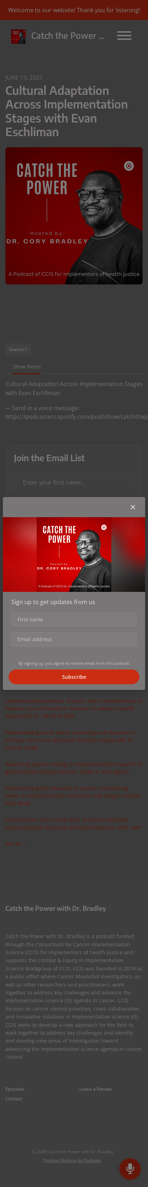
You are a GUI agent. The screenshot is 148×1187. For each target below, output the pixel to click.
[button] (133, 507)
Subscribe (74, 676)
